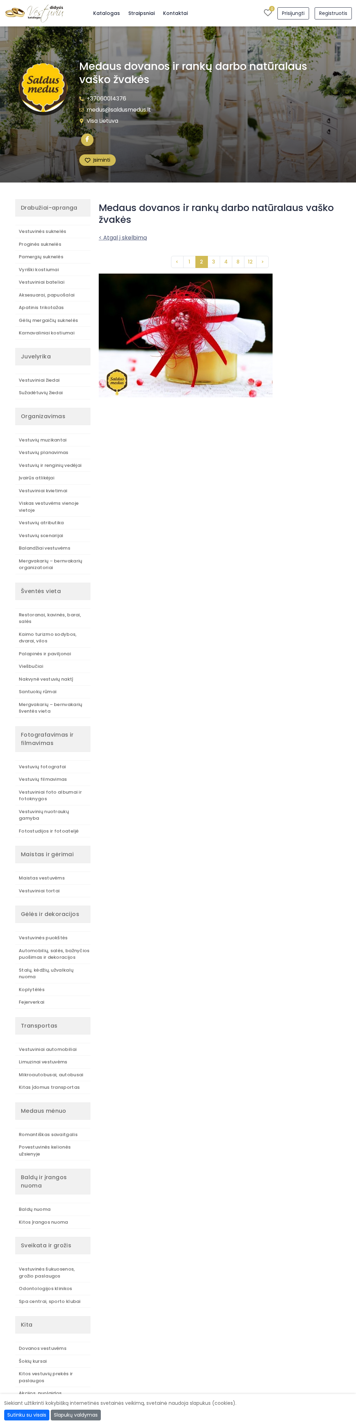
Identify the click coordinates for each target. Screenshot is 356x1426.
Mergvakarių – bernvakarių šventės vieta (50, 708)
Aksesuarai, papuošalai (47, 295)
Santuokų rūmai (37, 691)
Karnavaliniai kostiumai (46, 333)
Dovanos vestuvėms (42, 1348)
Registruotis (333, 13)
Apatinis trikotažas (41, 307)
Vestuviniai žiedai (39, 380)
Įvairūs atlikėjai (36, 478)
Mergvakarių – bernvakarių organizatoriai (50, 564)
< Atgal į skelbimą (123, 238)
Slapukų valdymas (76, 1414)
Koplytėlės (31, 989)
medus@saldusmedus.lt (119, 110)
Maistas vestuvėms (42, 878)
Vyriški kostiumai (39, 269)
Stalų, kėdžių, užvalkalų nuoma (46, 973)
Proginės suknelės (40, 244)
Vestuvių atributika (41, 522)
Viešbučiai (31, 666)
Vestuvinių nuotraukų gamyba (44, 815)
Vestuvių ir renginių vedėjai (50, 465)
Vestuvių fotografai (42, 766)
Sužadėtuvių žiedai (41, 392)
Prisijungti (293, 13)
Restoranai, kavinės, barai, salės (50, 618)
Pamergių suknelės (41, 256)
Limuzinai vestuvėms (43, 1062)
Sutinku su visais (26, 1414)
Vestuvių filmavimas (43, 779)
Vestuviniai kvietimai (43, 490)
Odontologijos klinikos (45, 1288)
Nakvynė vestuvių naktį (46, 679)
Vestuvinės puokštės (43, 937)
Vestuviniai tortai (39, 891)
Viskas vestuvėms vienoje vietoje (49, 506)
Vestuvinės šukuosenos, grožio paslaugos (47, 1272)
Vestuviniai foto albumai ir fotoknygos (50, 795)
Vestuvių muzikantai (43, 440)
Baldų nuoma (34, 1209)
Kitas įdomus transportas (49, 1087)
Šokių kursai (33, 1361)
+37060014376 (106, 99)
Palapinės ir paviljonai (45, 653)
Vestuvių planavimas (43, 452)
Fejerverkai (31, 1002)
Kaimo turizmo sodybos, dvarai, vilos (48, 638)
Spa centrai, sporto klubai (50, 1301)
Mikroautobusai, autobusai (51, 1074)
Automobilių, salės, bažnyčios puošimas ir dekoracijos (54, 954)
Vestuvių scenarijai (41, 535)
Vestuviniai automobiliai (47, 1049)
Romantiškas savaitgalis (48, 1134)
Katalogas (106, 13)
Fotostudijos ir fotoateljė (49, 831)
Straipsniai (141, 13)
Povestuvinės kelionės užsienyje (45, 1150)
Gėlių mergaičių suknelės (48, 320)
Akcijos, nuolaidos (40, 1393)
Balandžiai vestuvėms (44, 548)
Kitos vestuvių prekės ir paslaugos (46, 1377)
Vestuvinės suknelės (42, 231)
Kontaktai (175, 13)
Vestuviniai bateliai (41, 282)
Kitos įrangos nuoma (43, 1222)
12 (250, 261)
